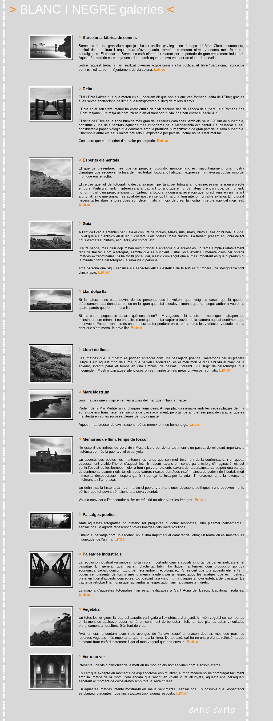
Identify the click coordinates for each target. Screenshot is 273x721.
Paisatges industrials (100, 554)
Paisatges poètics (97, 515)
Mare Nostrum (94, 392)
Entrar (160, 69)
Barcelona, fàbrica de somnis (108, 38)
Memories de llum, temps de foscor (113, 439)
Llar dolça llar (93, 291)
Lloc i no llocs (94, 350)
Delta (85, 89)
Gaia (85, 224)
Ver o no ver (92, 657)
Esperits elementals (99, 160)
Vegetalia (89, 609)
